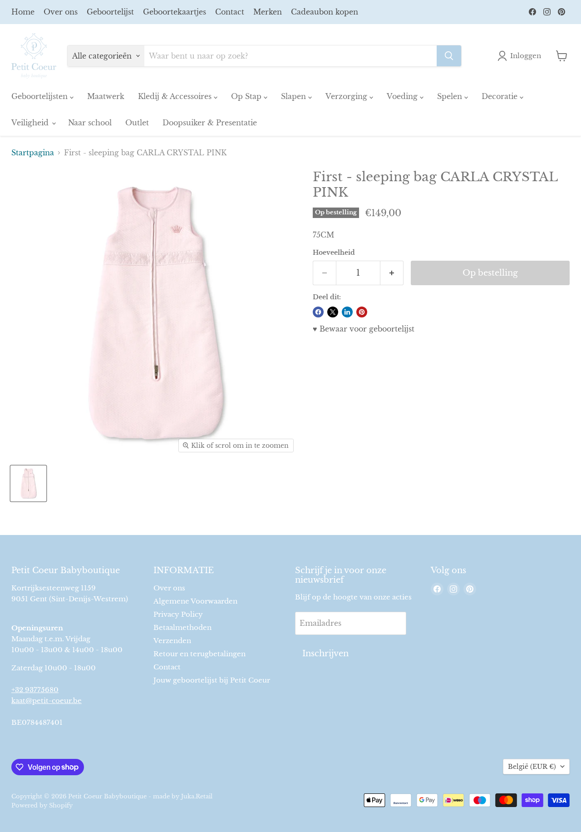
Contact (229, 12)
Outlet (137, 122)
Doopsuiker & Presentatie (209, 122)
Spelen (450, 96)
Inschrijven (325, 654)
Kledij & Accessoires (176, 96)
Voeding (403, 96)
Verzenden (172, 640)
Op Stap (247, 96)
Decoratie (501, 96)
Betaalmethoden (182, 627)
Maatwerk (105, 96)
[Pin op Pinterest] (361, 312)
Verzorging (347, 96)
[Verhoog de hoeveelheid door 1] (392, 273)
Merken (267, 12)
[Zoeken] (449, 55)
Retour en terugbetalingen (199, 653)
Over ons (61, 12)
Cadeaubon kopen (324, 12)
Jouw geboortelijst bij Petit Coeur (211, 680)
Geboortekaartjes (174, 12)
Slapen (294, 96)
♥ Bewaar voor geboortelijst (363, 328)
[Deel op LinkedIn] (347, 312)
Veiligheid (31, 122)
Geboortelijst (110, 12)
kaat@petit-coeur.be (46, 700)
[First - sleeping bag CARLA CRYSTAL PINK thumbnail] (28, 483)
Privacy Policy (178, 614)
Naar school (90, 122)
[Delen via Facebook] (318, 312)
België (532, 767)
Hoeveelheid (334, 252)
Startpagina (32, 153)
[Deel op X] (332, 312)
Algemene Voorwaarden (195, 601)
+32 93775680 (35, 689)
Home (22, 12)
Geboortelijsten (40, 96)
